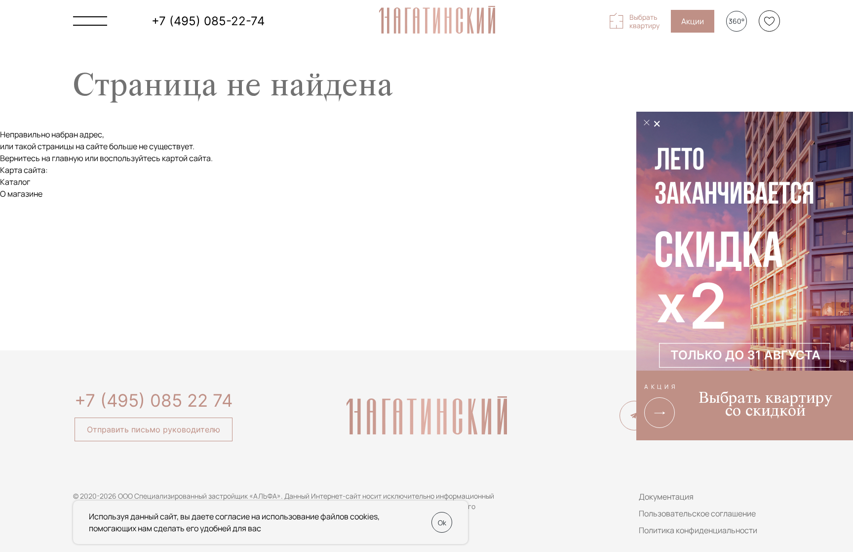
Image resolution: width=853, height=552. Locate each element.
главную (67, 158)
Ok (442, 522)
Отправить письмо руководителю (153, 429)
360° (736, 21)
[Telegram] (634, 415)
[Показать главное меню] (90, 21)
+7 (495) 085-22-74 (208, 21)
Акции (692, 21)
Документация (666, 496)
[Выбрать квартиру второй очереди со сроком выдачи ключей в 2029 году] (744, 243)
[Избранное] (769, 21)
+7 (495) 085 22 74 (154, 400)
